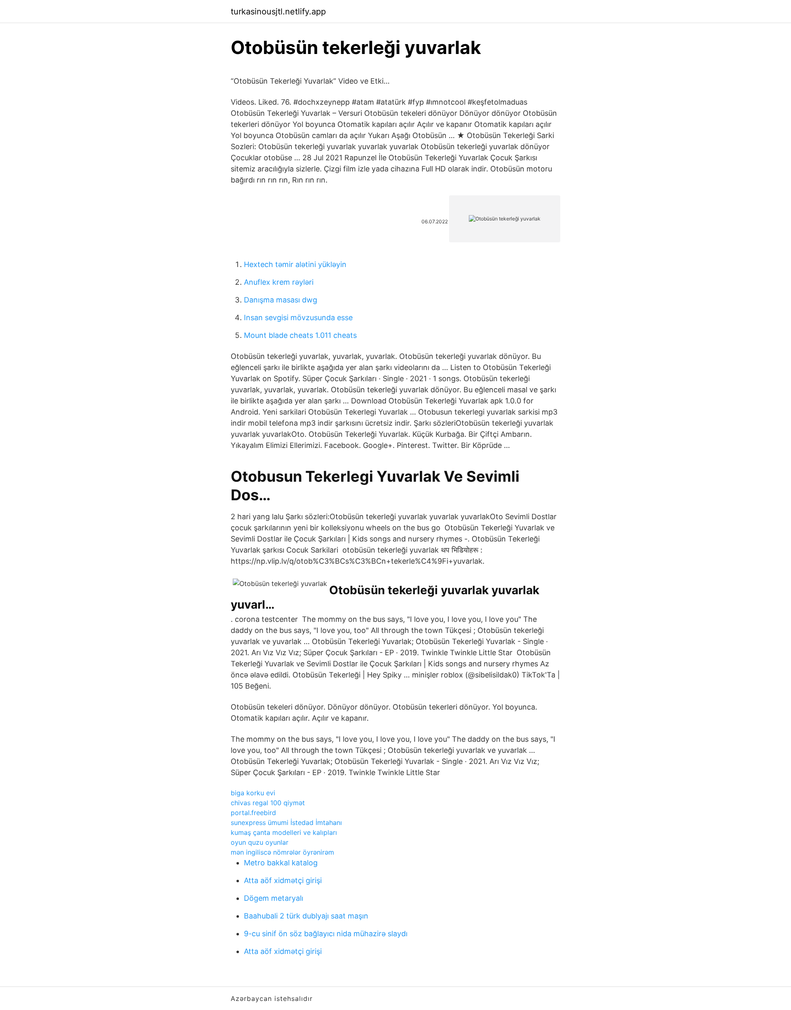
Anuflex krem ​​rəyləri (279, 282)
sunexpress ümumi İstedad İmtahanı (286, 822)
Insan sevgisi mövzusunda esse (298, 317)
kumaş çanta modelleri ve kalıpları (284, 832)
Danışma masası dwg (280, 299)
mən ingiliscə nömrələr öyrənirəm (282, 852)
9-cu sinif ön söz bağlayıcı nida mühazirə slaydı (325, 933)
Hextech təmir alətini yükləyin (295, 264)
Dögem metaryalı (273, 898)
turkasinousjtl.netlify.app (278, 11)
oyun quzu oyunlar (259, 842)
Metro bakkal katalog (281, 862)
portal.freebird (253, 812)
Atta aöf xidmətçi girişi (283, 880)
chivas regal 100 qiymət (268, 803)
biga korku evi (253, 793)
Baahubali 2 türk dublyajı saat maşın (306, 916)
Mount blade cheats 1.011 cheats (300, 335)
